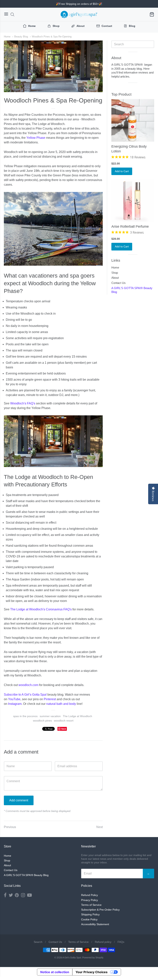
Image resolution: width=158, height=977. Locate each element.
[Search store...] (12, 14)
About (115, 277)
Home (7, 36)
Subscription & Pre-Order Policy (100, 909)
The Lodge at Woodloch (77, 716)
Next (99, 827)
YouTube (14, 699)
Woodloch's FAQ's (22, 403)
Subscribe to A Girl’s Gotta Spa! (25, 694)
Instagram (15, 703)
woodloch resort (63, 720)
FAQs (121, 941)
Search (38, 941)
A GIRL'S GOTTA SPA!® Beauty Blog (131, 290)
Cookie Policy (89, 919)
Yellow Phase (35, 137)
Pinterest (50, 699)
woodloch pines (42, 720)
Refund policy (103, 941)
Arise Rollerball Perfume (130, 226)
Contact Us (118, 282)
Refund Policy (89, 895)
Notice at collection (54, 972)
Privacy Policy (89, 900)
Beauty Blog (21, 36)
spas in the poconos (25, 716)
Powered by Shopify (92, 957)
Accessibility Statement (95, 924)
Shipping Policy (90, 914)
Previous (10, 827)
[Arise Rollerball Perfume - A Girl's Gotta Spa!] (132, 200)
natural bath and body (61, 703)
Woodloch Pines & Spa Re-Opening (51, 36)
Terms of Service (91, 904)
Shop (114, 272)
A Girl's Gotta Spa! (71, 957)
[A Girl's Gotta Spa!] (79, 14)
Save (63, 728)
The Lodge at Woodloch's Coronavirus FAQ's (41, 609)
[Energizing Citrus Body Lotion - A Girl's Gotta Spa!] (132, 120)
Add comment (18, 800)
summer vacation (50, 716)
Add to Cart (122, 171)
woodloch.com (28, 685)
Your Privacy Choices (92, 972)
